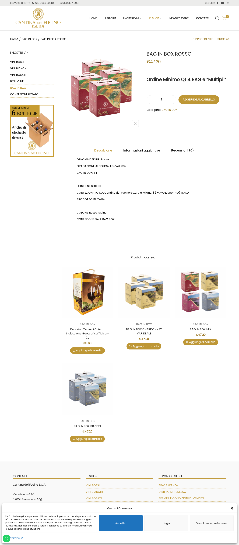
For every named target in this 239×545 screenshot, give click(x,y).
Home (14, 39)
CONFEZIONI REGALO (24, 94)
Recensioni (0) (182, 150)
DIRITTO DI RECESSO (172, 492)
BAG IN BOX (29, 39)
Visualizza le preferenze (211, 523)
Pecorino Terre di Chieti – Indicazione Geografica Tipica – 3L (87, 333)
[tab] (103, 150)
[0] (224, 18)
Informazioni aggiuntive (141, 150)
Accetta (120, 523)
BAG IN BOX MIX (200, 329)
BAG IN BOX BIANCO (87, 426)
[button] (232, 508)
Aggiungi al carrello (199, 100)
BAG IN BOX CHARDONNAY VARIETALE (144, 331)
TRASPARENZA (168, 485)
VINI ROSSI (17, 62)
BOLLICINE (17, 81)
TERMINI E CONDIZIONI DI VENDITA (182, 498)
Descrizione (103, 150)
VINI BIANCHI (18, 68)
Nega (166, 523)
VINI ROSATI (18, 75)
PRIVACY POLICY (15, 537)
